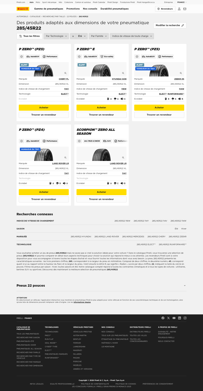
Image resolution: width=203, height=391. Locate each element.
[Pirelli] (25, 9)
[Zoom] (65, 73)
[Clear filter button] (73, 36)
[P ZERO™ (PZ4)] (44, 154)
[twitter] (168, 318)
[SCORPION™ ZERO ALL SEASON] (101, 154)
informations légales (82, 302)
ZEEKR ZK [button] (179, 79)
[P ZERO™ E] (101, 69)
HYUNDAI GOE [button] (119, 79)
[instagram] (185, 318)
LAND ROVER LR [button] (60, 163)
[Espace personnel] (179, 8)
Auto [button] (32, 2)
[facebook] (163, 318)
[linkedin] (179, 318)
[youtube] (174, 318)
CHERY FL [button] (64, 79)
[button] (30, 68)
